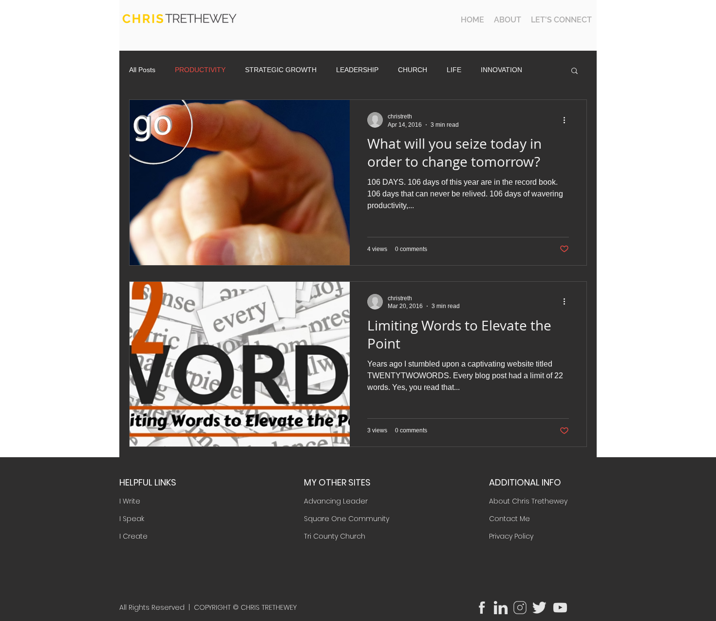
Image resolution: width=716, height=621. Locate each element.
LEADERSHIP (357, 70)
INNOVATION (501, 70)
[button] (574, 71)
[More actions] (567, 120)
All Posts (142, 70)
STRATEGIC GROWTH (281, 70)
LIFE (454, 70)
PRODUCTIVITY (200, 70)
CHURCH (412, 70)
